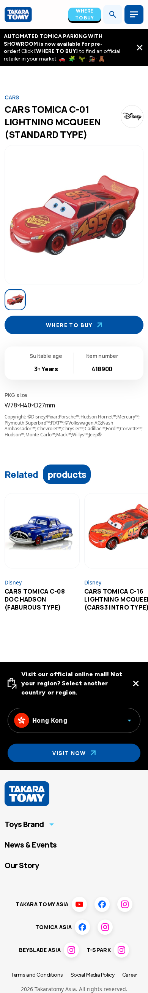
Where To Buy (84, 14)
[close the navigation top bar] (139, 47)
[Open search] (112, 14)
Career (129, 975)
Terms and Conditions (37, 975)
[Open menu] (133, 14)
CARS (12, 97)
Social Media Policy (93, 975)
